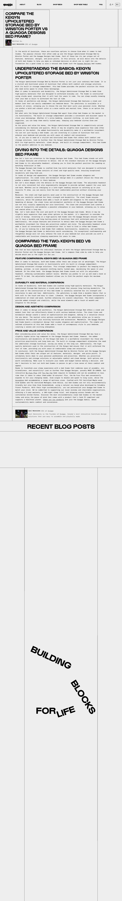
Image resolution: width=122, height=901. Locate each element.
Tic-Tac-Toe (47, 373)
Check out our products (53, 399)
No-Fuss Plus (31, 373)
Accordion (19, 380)
